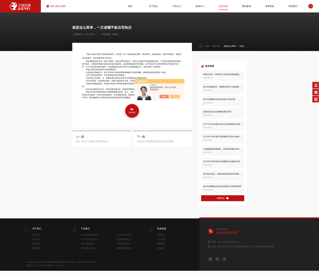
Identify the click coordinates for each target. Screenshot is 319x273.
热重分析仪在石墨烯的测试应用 (217, 112)
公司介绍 (36, 235)
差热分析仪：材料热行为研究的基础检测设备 (222, 74)
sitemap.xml (59, 265)
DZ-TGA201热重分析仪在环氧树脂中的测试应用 (222, 124)
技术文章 (223, 6)
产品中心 (176, 6)
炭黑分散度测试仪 (124, 248)
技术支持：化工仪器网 (35, 265)
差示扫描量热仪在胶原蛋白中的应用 (219, 99)
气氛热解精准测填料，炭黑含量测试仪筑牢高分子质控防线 (222, 149)
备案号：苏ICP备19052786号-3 (84, 262)
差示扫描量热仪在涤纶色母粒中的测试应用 (222, 186)
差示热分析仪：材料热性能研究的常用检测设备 (222, 174)
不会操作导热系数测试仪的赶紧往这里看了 (156, 141)
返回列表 (132, 112)
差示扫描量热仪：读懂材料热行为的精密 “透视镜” (222, 87)
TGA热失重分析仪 (124, 235)
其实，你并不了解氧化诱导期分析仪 (92, 141)
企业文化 (36, 239)
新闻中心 (200, 6)
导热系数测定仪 (123, 239)
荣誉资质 (269, 6)
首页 (130, 6)
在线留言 (161, 248)
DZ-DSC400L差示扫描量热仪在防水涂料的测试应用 (222, 137)
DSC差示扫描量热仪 (90, 235)
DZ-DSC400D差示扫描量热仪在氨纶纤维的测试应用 (222, 161)
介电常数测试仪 (123, 244)
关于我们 (153, 6)
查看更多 (221, 198)
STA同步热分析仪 (89, 239)
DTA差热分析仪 (88, 248)
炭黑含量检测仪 (88, 244)
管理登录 (49, 265)
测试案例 (246, 6)
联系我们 (293, 6)
